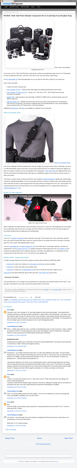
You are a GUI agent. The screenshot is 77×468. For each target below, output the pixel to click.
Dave (9, 310)
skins (23, 108)
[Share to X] (38, 297)
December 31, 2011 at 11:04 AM (16, 411)
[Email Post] (31, 297)
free (39, 300)
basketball (14, 300)
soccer (10, 302)
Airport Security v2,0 (23, 248)
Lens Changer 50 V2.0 (14, 89)
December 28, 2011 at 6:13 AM (16, 387)
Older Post (68, 438)
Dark (39, 6)
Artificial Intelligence (49, 179)
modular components (17, 238)
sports (23, 302)
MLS (42, 300)
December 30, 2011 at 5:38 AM (16, 398)
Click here (10, 264)
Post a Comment (11, 429)
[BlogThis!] (37, 297)
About (33, 6)
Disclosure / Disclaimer (12, 277)
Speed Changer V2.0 (13, 101)
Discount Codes (14, 6)
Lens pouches (33, 264)
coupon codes (57, 289)
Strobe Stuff (10, 97)
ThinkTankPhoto (43, 302)
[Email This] (35, 297)
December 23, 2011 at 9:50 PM (16, 335)
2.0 (10, 300)
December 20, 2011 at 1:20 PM (16, 322)
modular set (63, 248)
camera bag (22, 300)
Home (5, 6)
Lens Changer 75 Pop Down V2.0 (17, 92)
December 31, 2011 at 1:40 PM (16, 425)
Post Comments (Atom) (43, 444)
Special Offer (17, 302)
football (35, 300)
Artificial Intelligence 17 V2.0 (12, 188)
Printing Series (25, 6)
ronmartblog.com (13, 326)
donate (46, 289)
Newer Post (9, 438)
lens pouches (14, 108)
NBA (54, 300)
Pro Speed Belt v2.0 (12, 79)
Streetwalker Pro (14, 246)
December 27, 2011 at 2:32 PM (16, 370)
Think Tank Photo (50, 171)
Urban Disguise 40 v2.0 (28, 246)
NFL (58, 300)
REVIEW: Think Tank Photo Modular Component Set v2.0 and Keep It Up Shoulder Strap (38, 16)
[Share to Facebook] (40, 297)
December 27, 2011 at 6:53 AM (16, 346)
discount (29, 300)
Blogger (57, 461)
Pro (61, 300)
